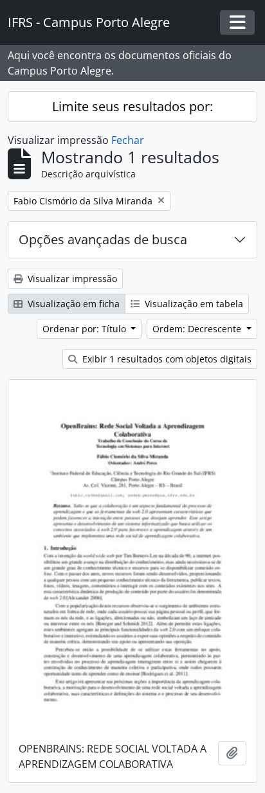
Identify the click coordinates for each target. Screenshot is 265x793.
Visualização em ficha (72, 304)
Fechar (127, 140)
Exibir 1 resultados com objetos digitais (165, 359)
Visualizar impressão (71, 278)
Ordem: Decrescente (198, 329)
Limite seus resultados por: (132, 106)
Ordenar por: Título (85, 329)
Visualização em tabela (192, 304)
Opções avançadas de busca (103, 239)
